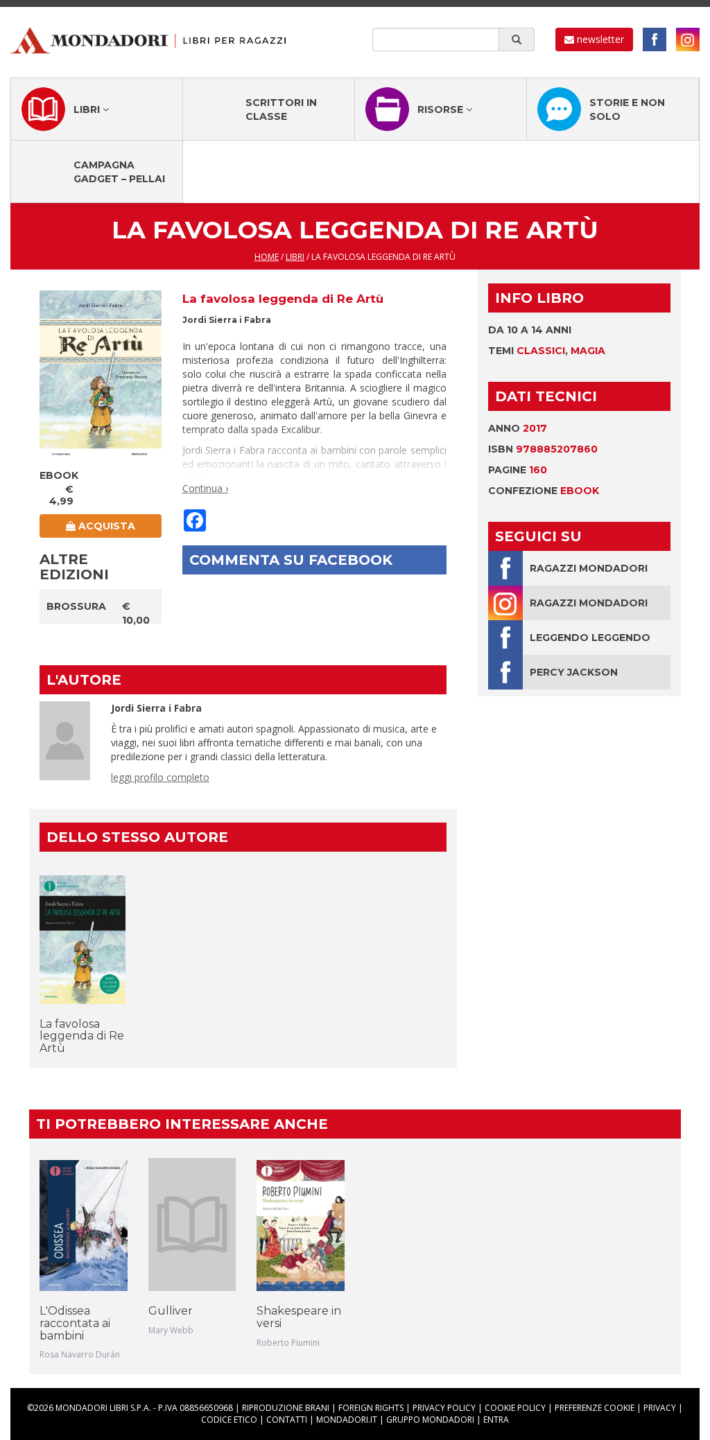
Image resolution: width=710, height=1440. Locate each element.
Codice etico (229, 1419)
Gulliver (170, 1310)
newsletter (599, 39)
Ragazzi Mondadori (589, 568)
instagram (688, 39)
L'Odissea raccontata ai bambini (75, 1323)
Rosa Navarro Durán (80, 1354)
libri (295, 257)
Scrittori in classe (281, 109)
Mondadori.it (346, 1419)
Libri (88, 109)
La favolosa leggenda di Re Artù (82, 1036)
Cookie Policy (515, 1408)
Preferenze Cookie (594, 1408)
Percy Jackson (574, 672)
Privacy (659, 1408)
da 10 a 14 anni (529, 330)
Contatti (286, 1419)
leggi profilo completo (160, 777)
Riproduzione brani (285, 1408)
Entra (496, 1419)
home (266, 257)
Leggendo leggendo (590, 637)
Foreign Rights (371, 1408)
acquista (105, 526)
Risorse (441, 109)
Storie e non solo (627, 109)
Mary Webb (170, 1330)
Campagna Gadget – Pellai (119, 172)
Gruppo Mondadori (430, 1419)
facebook (654, 39)
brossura (76, 606)
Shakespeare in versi (299, 1317)
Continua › (205, 488)
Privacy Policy (444, 1408)
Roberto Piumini (288, 1343)
